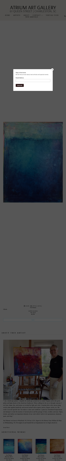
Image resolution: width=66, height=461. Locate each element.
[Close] (52, 69)
